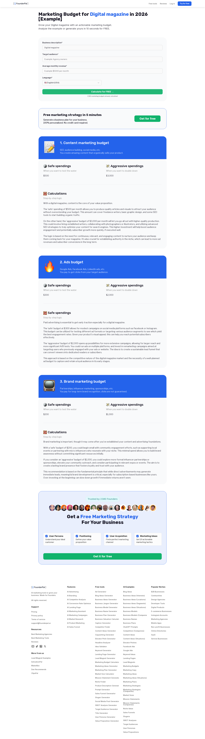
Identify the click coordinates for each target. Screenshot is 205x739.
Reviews (34, 642)
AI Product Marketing (75, 623)
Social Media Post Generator (107, 701)
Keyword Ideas (129, 654)
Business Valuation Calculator (107, 619)
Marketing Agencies (159, 619)
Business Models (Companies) (135, 615)
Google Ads (128, 650)
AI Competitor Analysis (76, 600)
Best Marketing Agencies (41, 634)
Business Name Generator (106, 611)
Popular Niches (158, 587)
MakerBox (35, 666)
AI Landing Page (74, 607)
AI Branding (72, 596)
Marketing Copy (129, 670)
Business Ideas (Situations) (134, 607)
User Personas (129, 728)
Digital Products (157, 607)
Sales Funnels (129, 712)
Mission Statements (131, 699)
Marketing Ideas (130, 674)
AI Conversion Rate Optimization (80, 603)
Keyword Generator (103, 650)
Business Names (130, 619)
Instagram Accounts (159, 615)
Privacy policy (37, 616)
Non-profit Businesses (160, 627)
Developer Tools (158, 603)
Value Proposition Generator (107, 721)
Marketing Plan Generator (106, 670)
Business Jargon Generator (106, 603)
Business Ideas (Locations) (134, 600)
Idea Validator (101, 646)
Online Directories (158, 631)
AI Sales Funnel (73, 627)
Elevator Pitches (130, 643)
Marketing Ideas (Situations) (135, 678)
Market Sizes (128, 695)
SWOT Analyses (129, 720)
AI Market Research (75, 619)
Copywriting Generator (104, 635)
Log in (172, 4)
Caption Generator (103, 623)
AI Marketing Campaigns (77, 615)
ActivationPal (36, 662)
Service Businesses (159, 639)
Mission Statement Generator (107, 678)
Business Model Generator (106, 607)
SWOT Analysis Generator (106, 705)
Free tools (100, 587)
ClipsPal (34, 673)
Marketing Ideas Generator (106, 666)
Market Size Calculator (104, 674)
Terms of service (38, 619)
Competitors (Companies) (133, 631)
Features (71, 587)
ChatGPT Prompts (130, 627)
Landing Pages (129, 658)
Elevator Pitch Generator (105, 639)
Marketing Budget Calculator (107, 662)
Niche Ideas (128, 709)
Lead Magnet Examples (41, 658)
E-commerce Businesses (161, 611)
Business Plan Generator (105, 615)
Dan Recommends (38, 669)
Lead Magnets (129, 662)
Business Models (130, 611)
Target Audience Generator (106, 709)
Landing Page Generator (105, 654)
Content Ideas (129, 635)
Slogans (126, 716)
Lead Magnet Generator (105, 658)
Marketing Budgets (131, 666)
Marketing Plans (130, 682)
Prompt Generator (102, 690)
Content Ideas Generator (105, 631)
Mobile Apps (156, 623)
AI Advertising (73, 592)
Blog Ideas (127, 592)
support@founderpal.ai (41, 623)
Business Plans (129, 623)
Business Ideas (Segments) (134, 603)
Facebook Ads (129, 646)
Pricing (34, 612)
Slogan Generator (102, 697)
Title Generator (101, 713)
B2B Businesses (157, 592)
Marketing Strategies (132, 686)
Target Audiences (130, 724)
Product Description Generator (107, 686)
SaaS (153, 635)
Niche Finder (100, 682)
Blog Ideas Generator (104, 596)
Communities (156, 596)
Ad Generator (100, 592)
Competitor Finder (102, 627)
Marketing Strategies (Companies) (132, 690)
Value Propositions (131, 732)
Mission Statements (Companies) (131, 704)
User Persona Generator (105, 717)
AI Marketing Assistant (76, 611)
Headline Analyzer (102, 643)
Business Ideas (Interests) (134, 596)
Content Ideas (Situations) (134, 639)
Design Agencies (158, 600)
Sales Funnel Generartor (105, 693)
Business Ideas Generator (106, 600)
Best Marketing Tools (40, 638)
